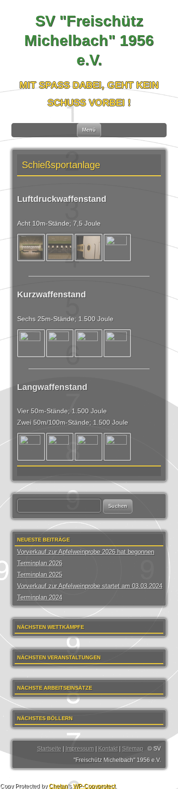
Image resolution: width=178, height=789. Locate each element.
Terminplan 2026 (39, 563)
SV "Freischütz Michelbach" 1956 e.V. (89, 40)
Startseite (49, 748)
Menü (89, 130)
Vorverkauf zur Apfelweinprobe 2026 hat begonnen (85, 551)
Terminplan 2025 (39, 574)
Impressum (80, 748)
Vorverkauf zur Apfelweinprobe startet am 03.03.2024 (89, 585)
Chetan (58, 786)
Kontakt (108, 748)
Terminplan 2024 (39, 597)
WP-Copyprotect (94, 786)
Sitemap (132, 748)
